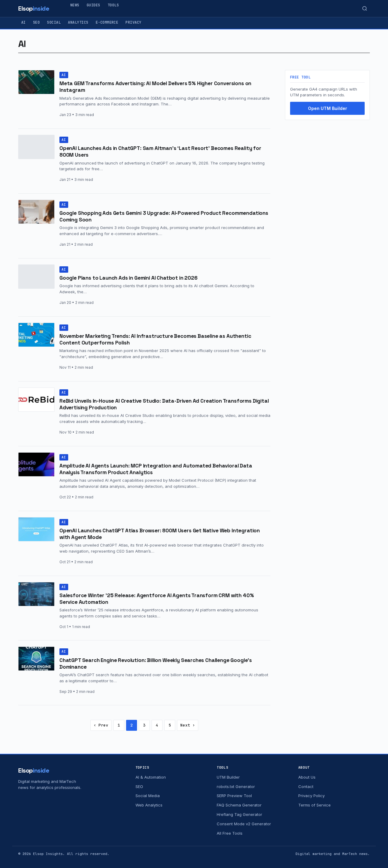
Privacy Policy (311, 795)
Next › (187, 725)
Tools (113, 5)
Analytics (78, 22)
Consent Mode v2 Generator (244, 823)
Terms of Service (314, 805)
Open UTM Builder (327, 108)
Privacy (133, 22)
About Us (307, 777)
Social (54, 22)
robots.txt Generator (236, 786)
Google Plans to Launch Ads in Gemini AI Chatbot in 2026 (128, 277)
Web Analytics (148, 805)
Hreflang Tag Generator (239, 814)
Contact (305, 786)
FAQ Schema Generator (239, 805)
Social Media (147, 795)
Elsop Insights (48, 854)
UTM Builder (228, 777)
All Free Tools (229, 833)
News (74, 5)
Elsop (33, 8)
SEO (36, 22)
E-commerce (107, 22)
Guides (93, 5)
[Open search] (365, 8)
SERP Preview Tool (234, 795)
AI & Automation (150, 777)
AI (23, 22)
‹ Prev (101, 725)
